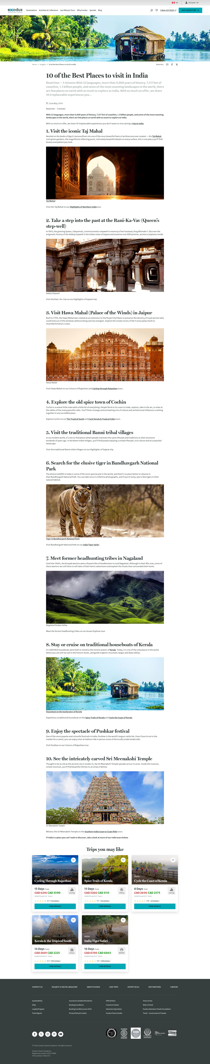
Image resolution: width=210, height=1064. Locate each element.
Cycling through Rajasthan (104, 388)
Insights (43, 64)
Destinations (31, 10)
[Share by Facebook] (172, 64)
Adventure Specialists (114, 1009)
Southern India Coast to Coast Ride (101, 831)
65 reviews (105, 901)
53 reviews (55, 901)
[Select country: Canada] (175, 2)
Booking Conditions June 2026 (80, 1009)
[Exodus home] (15, 10)
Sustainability (37, 1001)
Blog (100, 10)
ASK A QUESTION (189, 10)
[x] (41, 1034)
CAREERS (174, 987)
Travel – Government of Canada (154, 1013)
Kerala (113, 650)
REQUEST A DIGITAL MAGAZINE (65, 987)
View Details (55, 906)
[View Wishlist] (157, 10)
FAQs (34, 1005)
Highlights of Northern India (83, 207)
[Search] (151, 10)
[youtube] (60, 1034)
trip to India (138, 123)
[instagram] (47, 1034)
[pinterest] (54, 1034)
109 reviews (55, 961)
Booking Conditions (76, 1005)
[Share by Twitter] (177, 64)
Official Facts (110, 1001)
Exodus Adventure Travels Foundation (157, 1009)
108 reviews (105, 961)
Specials (92, 10)
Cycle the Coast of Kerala (120, 717)
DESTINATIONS (155, 987)
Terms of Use (147, 1001)
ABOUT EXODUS (93, 987)
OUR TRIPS (113, 987)
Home (34, 64)
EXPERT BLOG (133, 987)
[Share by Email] (167, 64)
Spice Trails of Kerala (95, 717)
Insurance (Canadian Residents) (80, 1001)
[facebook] (34, 1034)
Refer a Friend (148, 1005)
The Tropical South (75, 419)
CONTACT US (37, 987)
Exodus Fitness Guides (114, 1013)
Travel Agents (37, 1013)
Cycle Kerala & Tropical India (101, 419)
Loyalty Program (38, 1009)
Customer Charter (112, 1005)
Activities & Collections (48, 10)
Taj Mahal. (157, 136)
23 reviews (155, 901)
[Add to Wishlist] (73, 860)
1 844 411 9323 (167, 10)
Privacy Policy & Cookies (78, 1013)
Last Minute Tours (67, 10)
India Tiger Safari (91, 545)
